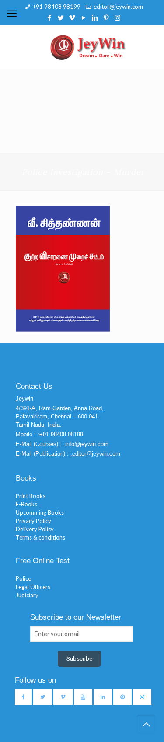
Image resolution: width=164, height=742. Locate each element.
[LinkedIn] (94, 17)
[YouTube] (83, 17)
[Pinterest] (106, 17)
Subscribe (79, 658)
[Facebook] (49, 17)
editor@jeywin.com (118, 6)
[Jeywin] (88, 47)
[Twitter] (60, 17)
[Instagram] (117, 17)
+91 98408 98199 (56, 6)
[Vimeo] (72, 17)
